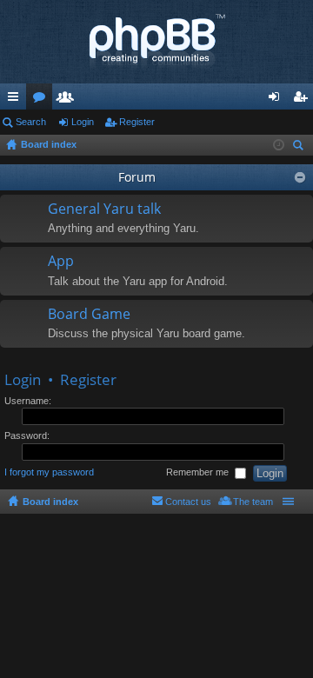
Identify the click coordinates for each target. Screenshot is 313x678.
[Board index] (156, 41)
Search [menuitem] (300, 147)
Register (137, 121)
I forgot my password (49, 472)
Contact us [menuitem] (188, 501)
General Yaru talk (104, 209)
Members (68, 100)
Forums (42, 100)
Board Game (89, 314)
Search (31, 121)
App (61, 261)
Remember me (198, 472)
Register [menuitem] (303, 100)
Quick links (16, 100)
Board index (50, 501)
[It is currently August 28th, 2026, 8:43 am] (278, 145)
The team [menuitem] (253, 501)
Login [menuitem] (277, 100)
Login (82, 121)
